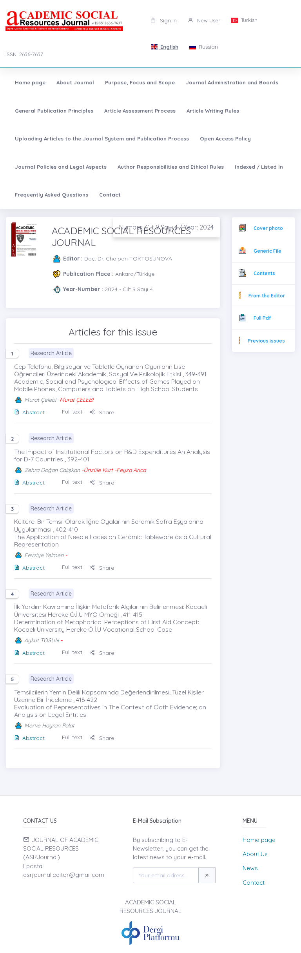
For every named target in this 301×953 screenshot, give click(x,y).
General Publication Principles (54, 111)
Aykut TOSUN (41, 640)
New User (208, 20)
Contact (110, 194)
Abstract (33, 412)
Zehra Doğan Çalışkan (52, 470)
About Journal (75, 82)
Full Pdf (262, 318)
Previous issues (266, 341)
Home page (30, 82)
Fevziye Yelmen (43, 555)
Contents (264, 273)
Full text (72, 411)
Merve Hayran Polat (49, 725)
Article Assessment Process (140, 111)
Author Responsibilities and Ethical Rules (171, 167)
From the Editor (266, 296)
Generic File (267, 251)
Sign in (167, 20)
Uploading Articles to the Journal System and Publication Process (102, 138)
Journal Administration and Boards (232, 82)
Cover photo (268, 228)
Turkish (248, 20)
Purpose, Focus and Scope (140, 82)
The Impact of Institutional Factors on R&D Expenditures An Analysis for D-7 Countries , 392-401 (112, 455)
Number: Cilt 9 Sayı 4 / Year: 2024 (166, 227)
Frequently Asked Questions (51, 194)
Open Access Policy (225, 138)
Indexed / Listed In (259, 167)
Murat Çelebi (40, 399)
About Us (255, 854)
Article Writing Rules (213, 111)
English (168, 47)
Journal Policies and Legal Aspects (61, 167)
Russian (207, 47)
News (250, 868)
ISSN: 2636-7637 (24, 54)
